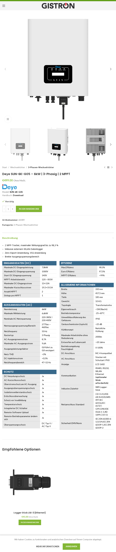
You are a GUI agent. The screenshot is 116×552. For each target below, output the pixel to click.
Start (4, 167)
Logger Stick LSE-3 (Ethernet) (30, 512)
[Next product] (112, 167)
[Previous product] (104, 167)
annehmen (71, 546)
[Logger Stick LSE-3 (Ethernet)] (29, 482)
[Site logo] (58, 5)
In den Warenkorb (29, 209)
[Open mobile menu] (4, 6)
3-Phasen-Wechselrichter (41, 167)
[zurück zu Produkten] (108, 167)
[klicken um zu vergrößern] (8, 119)
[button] (5, 69)
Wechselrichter (17, 167)
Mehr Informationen (48, 546)
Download (18, 195)
